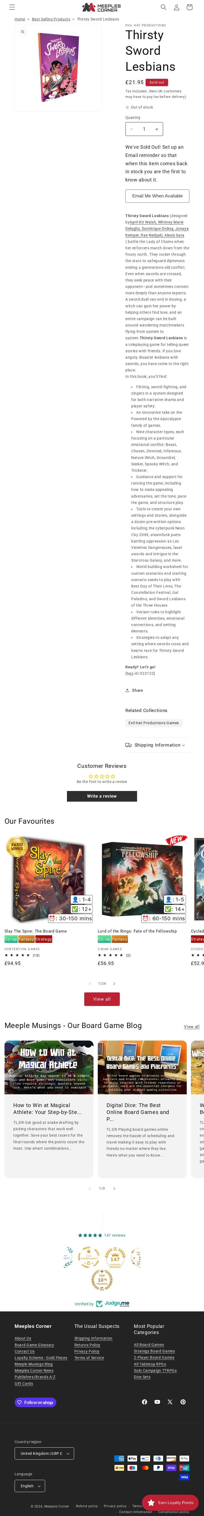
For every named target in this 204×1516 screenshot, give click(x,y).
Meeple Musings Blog (34, 1364)
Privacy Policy (87, 1351)
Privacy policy (115, 1506)
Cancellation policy (173, 1512)
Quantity (133, 117)
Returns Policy (87, 1345)
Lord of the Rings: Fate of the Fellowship (137, 931)
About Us (23, 1338)
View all (102, 999)
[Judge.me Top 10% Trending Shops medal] (76, 1280)
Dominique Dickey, (158, 228)
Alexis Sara (174, 235)
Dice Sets (142, 1377)
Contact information (135, 1512)
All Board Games (149, 1345)
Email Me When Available (157, 195)
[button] (12, 7)
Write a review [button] (102, 796)
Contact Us (25, 1351)
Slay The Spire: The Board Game (36, 931)
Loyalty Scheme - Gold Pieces (41, 1358)
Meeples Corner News (34, 1370)
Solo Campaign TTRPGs (155, 1370)
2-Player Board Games (154, 1357)
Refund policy (87, 1506)
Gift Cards (24, 1383)
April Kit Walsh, (144, 222)
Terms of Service (89, 1358)
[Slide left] (90, 983)
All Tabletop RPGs (150, 1364)
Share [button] (137, 690)
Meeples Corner (56, 1506)
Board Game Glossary (34, 1345)
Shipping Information (93, 1338)
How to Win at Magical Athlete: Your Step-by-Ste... (47, 1109)
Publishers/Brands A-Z (35, 1377)
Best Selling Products (51, 19)
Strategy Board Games (154, 1351)
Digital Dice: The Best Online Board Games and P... (138, 1112)
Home (20, 19)
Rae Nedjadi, (152, 235)
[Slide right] (114, 983)
